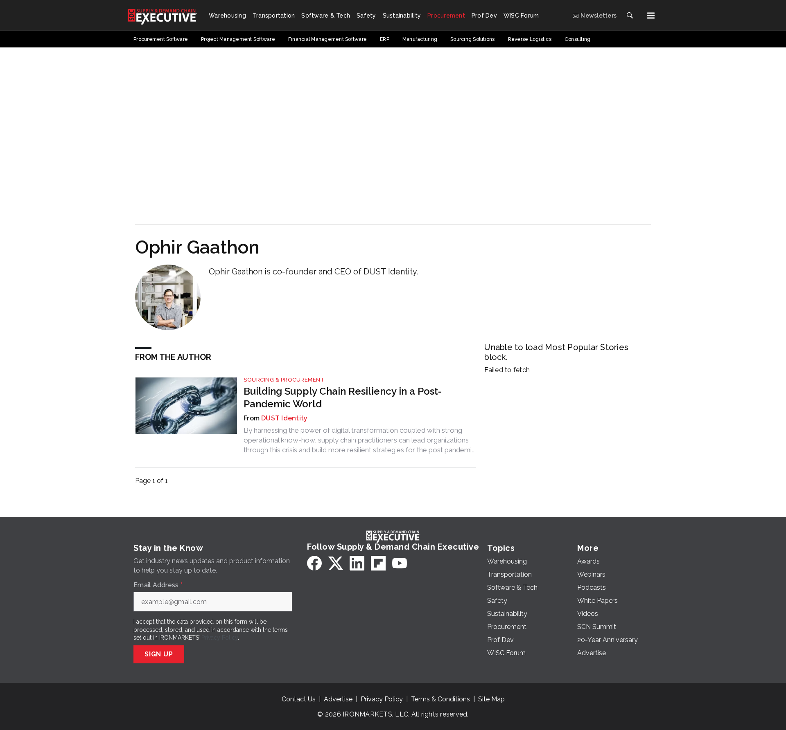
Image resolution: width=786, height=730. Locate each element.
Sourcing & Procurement (284, 380)
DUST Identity (284, 418)
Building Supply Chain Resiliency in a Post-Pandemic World (343, 397)
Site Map (491, 699)
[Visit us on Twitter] (335, 563)
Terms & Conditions (440, 699)
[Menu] (651, 15)
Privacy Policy (219, 637)
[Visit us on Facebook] (314, 563)
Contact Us (299, 699)
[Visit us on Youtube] (399, 563)
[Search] (629, 15)
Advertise (338, 699)
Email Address (158, 585)
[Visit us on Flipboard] (378, 563)
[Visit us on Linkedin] (357, 563)
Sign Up (159, 654)
